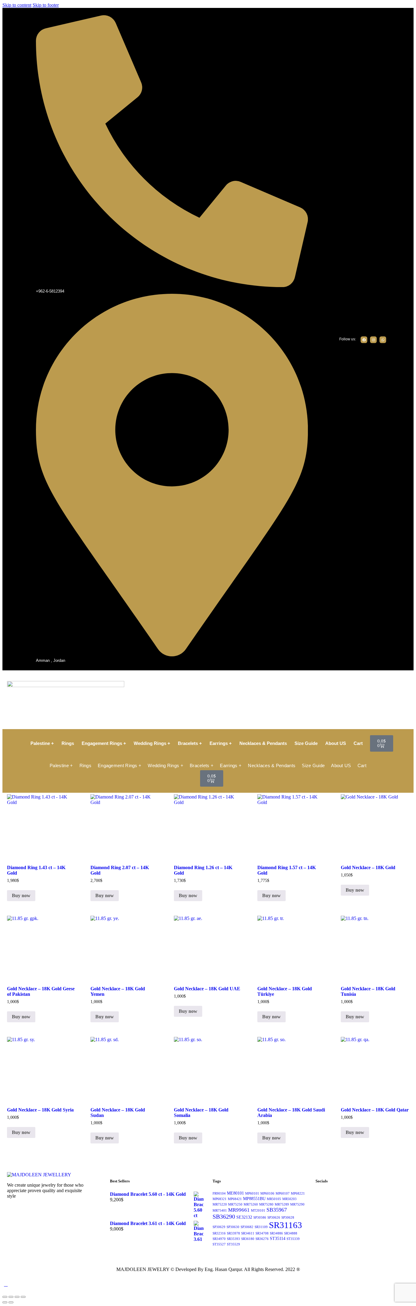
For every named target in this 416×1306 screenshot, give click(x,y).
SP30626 (273, 1217)
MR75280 (266, 1204)
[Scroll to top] (5, 1284)
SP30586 (259, 1217)
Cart (358, 743)
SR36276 (262, 1239)
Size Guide (306, 743)
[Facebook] (364, 339)
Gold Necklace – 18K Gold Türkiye (284, 991)
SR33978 (233, 1233)
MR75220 (220, 1204)
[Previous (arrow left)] (4, 1302)
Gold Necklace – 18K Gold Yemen (117, 991)
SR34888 (290, 1233)
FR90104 (219, 1193)
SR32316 (219, 1233)
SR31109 (261, 1227)
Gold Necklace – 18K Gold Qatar (375, 1109)
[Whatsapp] (382, 339)
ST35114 (277, 1238)
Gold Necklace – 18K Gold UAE (207, 988)
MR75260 (251, 1204)
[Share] (17, 1297)
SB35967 (276, 1210)
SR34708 (262, 1233)
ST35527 (219, 1244)
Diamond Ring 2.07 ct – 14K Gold (119, 870)
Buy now (21, 895)
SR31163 (285, 1225)
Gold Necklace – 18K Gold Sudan (117, 1112)
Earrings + (221, 743)
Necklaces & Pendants (263, 743)
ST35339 (293, 1239)
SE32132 (244, 1217)
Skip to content (16, 5)
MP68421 (235, 1199)
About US (335, 743)
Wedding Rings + (152, 743)
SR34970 (219, 1239)
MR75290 (297, 1204)
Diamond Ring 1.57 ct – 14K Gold (286, 870)
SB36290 (224, 1216)
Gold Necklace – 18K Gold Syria (40, 1109)
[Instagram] (373, 339)
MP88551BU (254, 1198)
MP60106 (267, 1193)
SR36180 (247, 1239)
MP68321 (220, 1199)
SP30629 (219, 1227)
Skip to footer (46, 5)
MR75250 (235, 1204)
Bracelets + (190, 743)
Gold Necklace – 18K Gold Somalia (201, 1112)
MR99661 (239, 1210)
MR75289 (282, 1204)
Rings (68, 743)
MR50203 (289, 1199)
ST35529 (233, 1244)
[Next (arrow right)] (11, 1302)
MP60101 (252, 1193)
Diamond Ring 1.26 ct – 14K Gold (203, 870)
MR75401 (220, 1210)
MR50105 (274, 1199)
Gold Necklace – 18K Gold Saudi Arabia (291, 1112)
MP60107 (283, 1193)
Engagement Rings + (104, 743)
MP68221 (298, 1193)
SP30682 (247, 1227)
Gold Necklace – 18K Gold (368, 867)
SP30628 (287, 1217)
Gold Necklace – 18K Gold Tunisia (368, 991)
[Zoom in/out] (4, 1297)
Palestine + (42, 743)
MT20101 (258, 1210)
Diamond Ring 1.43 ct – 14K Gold (36, 870)
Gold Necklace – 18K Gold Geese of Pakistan (41, 991)
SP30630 (233, 1227)
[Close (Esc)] (23, 1297)
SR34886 (276, 1233)
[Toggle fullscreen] (11, 1297)
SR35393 (233, 1239)
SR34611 (247, 1233)
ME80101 (235, 1193)
